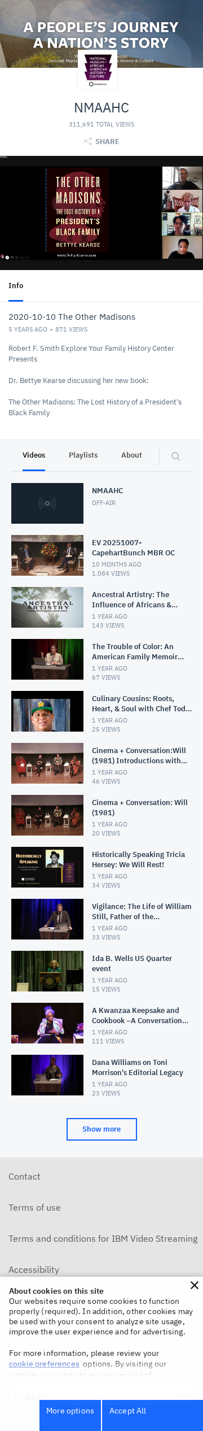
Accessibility (33, 1269)
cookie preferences (44, 1364)
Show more (101, 1129)
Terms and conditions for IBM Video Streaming (102, 1238)
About (131, 455)
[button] (194, 1285)
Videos (34, 455)
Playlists (83, 455)
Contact (24, 1176)
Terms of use (34, 1207)
